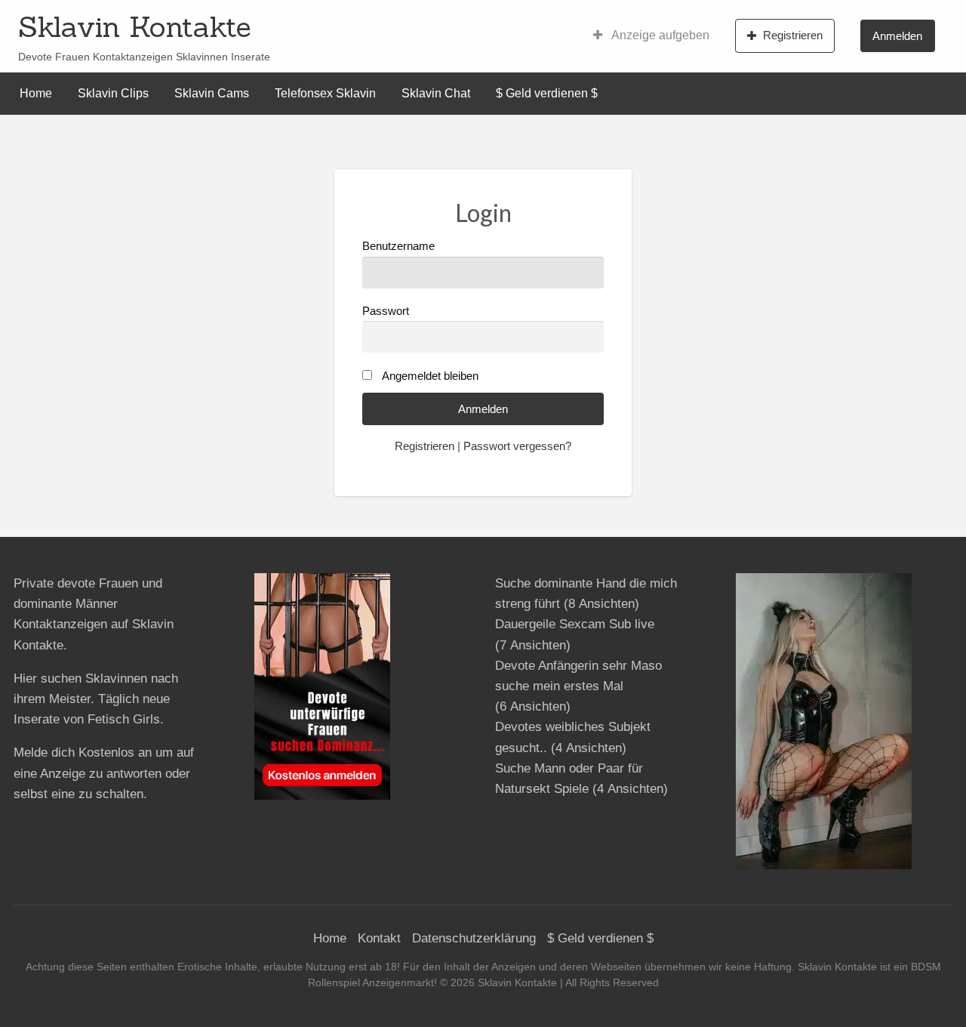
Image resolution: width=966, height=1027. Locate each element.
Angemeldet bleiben (430, 376)
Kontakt (379, 938)
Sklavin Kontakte (134, 26)
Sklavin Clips (113, 93)
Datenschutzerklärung (474, 938)
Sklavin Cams (211, 93)
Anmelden (897, 35)
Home (36, 93)
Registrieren (793, 35)
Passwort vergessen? (517, 446)
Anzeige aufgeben (659, 35)
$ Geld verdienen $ (547, 93)
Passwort (385, 311)
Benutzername (398, 246)
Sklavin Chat (435, 93)
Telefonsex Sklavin (325, 93)
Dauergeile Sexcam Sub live (574, 624)
